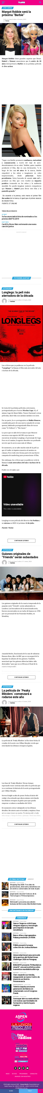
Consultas (33, 1074)
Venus (7, 21)
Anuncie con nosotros (22, 1076)
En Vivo (14, 1074)
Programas (23, 1074)
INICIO (7, 1074)
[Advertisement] (21, 86)
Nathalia (12, 301)
